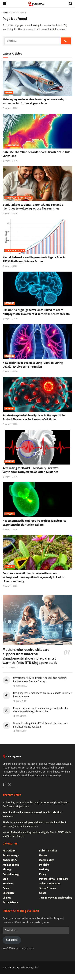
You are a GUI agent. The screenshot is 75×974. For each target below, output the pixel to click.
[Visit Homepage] (37, 3)
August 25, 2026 (10, 108)
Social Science (47, 888)
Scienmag (14, 967)
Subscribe (12, 939)
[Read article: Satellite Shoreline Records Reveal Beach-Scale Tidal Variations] (37, 131)
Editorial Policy (48, 850)
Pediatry (44, 869)
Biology (9, 514)
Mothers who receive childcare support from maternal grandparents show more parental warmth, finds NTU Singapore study (30, 656)
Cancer (6, 888)
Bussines (8, 883)
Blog (5, 878)
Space (42, 893)
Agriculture (9, 850)
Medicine (9, 303)
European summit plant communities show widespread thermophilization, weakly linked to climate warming (33, 577)
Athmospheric (11, 864)
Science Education (14, 251)
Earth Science (12, 145)
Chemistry (8, 893)
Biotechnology (11, 874)
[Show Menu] (4, 3)
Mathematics (46, 860)
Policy (42, 874)
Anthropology (11, 855)
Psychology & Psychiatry (18, 198)
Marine (8, 93)
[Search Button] (70, 3)
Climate (7, 897)
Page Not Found (18, 13)
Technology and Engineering (55, 897)
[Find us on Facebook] (3, 785)
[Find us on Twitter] (9, 785)
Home (5, 13)
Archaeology (10, 860)
